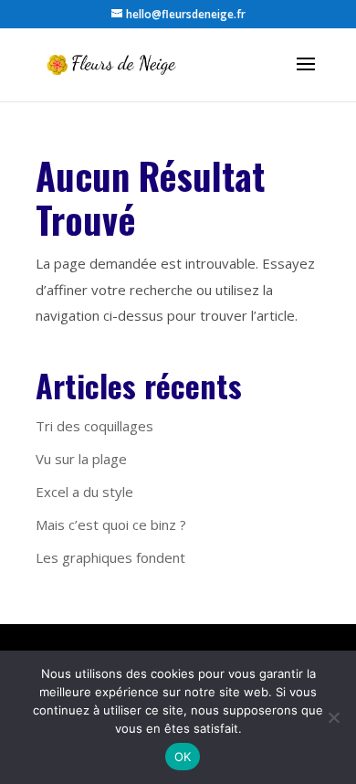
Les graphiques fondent (110, 557)
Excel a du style (84, 491)
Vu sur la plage (81, 459)
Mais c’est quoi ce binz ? (111, 524)
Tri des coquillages (94, 426)
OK (183, 756)
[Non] (333, 717)
